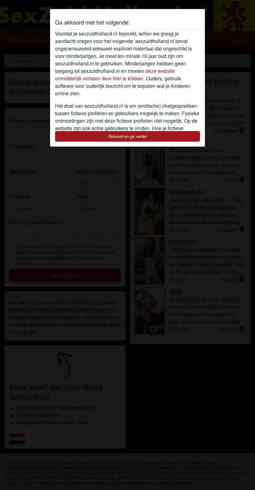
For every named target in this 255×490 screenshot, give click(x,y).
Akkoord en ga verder (127, 136)
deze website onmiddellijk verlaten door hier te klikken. (115, 74)
